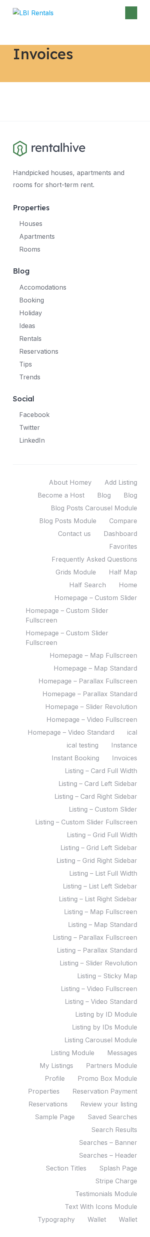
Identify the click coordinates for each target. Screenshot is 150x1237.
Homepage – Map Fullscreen (93, 655)
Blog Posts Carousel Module (94, 508)
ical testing (82, 745)
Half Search (87, 585)
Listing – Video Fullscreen (99, 989)
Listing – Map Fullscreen (100, 912)
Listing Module (72, 1053)
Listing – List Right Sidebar (98, 899)
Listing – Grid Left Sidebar (98, 848)
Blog (104, 495)
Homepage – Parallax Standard (89, 694)
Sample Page (55, 1117)
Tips (25, 364)
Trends (29, 377)
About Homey (70, 482)
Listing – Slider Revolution (98, 963)
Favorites (123, 546)
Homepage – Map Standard (95, 668)
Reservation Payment (104, 1091)
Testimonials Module (106, 1194)
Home (128, 585)
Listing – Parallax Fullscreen (95, 937)
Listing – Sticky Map (107, 976)
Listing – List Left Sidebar (100, 886)
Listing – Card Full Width (101, 771)
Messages (122, 1053)
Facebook (34, 415)
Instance (124, 745)
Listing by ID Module (106, 1014)
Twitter (29, 427)
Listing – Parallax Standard (97, 950)
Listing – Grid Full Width (102, 835)
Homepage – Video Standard (71, 732)
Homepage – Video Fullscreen (91, 719)
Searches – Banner (108, 1142)
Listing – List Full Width (103, 873)
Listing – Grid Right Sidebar (96, 860)
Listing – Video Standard (101, 1001)
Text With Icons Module (101, 1207)
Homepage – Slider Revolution (91, 707)
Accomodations (42, 287)
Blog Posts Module (67, 521)
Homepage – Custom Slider (95, 598)
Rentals (30, 338)
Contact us (74, 534)
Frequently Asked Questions (94, 559)
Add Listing (120, 482)
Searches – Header (108, 1155)
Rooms (29, 249)
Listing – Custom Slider (103, 809)
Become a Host (61, 495)
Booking (31, 300)
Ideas (27, 326)
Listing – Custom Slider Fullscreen (86, 822)
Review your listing (108, 1104)
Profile (55, 1078)
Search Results (114, 1130)
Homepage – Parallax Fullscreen (87, 681)
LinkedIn (32, 440)
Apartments (37, 236)
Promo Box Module (107, 1078)
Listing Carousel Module (100, 1040)
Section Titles (66, 1168)
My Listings (56, 1066)
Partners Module (111, 1066)
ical (132, 732)
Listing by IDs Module (104, 1027)
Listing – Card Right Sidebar (95, 796)
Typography (56, 1219)
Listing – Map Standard (102, 925)
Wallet (97, 1219)
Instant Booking (75, 758)
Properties (44, 1091)
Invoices (124, 758)
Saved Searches (112, 1117)
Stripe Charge (116, 1181)
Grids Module (76, 572)
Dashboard (120, 534)
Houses (30, 224)
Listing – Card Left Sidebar (97, 784)
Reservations (38, 351)
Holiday (30, 313)
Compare (123, 521)
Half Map (123, 572)
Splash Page (118, 1168)
